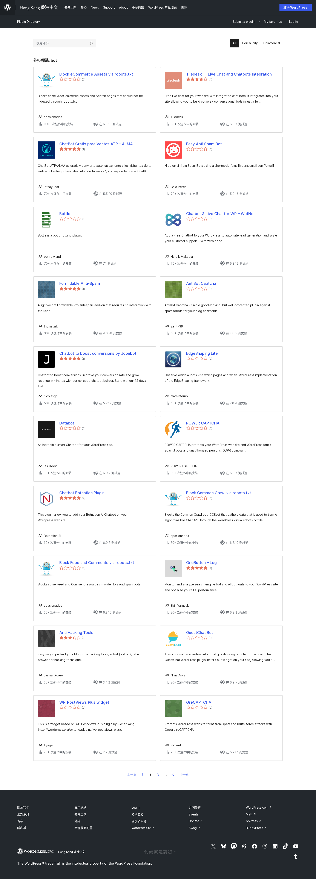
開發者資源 (139, 821)
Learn (136, 807)
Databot (66, 423)
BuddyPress (256, 828)
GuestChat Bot (199, 632)
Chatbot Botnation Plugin (81, 493)
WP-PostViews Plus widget (84, 702)
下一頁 (184, 774)
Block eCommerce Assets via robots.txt (96, 74)
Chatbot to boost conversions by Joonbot (97, 353)
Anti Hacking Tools (76, 632)
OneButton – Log (201, 562)
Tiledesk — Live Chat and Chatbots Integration (229, 74)
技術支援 (138, 814)
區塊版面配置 (83, 828)
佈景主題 (80, 814)
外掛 (77, 821)
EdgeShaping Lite (202, 353)
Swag (194, 828)
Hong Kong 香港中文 (71, 851)
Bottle (64, 213)
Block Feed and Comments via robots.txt (96, 562)
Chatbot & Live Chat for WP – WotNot (220, 213)
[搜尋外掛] (91, 43)
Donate (196, 821)
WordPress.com (259, 807)
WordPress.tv (143, 828)
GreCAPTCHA (198, 702)
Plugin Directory (28, 21)
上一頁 (131, 774)
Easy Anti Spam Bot (204, 144)
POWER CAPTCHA (202, 423)
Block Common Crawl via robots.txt (218, 493)
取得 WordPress (296, 7)
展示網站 (80, 807)
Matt (251, 814)
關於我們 (23, 807)
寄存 (20, 821)
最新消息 (23, 814)
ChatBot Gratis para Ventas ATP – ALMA (96, 144)
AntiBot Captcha (201, 283)
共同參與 (195, 807)
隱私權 (21, 828)
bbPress (253, 821)
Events (193, 814)
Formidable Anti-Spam (79, 283)
